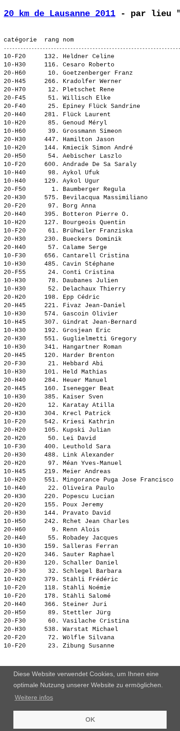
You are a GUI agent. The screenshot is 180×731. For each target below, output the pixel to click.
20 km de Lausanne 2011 (59, 14)
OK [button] (90, 719)
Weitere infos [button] (34, 697)
